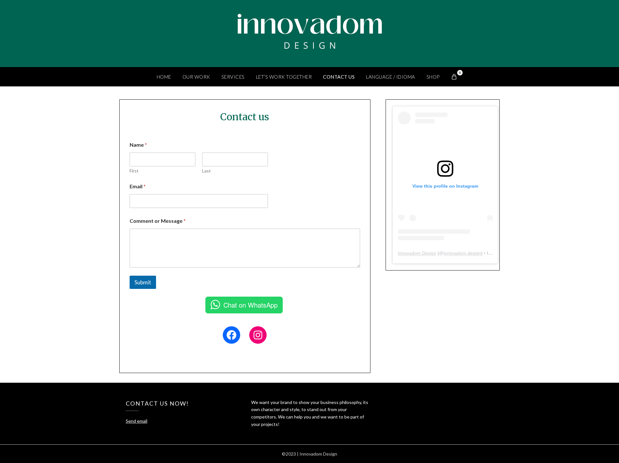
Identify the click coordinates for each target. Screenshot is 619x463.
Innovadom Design (417, 253)
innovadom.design (462, 253)
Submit (142, 282)
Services (233, 77)
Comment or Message (158, 221)
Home (164, 77)
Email (138, 186)
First (134, 170)
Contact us (339, 77)
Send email (136, 421)
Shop (433, 77)
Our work (196, 77)
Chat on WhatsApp (250, 305)
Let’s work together (284, 77)
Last (206, 170)
